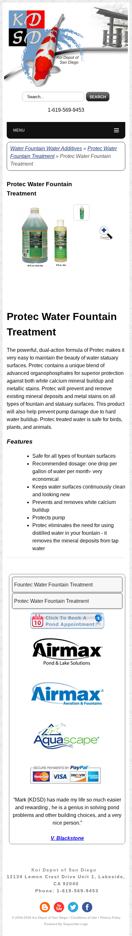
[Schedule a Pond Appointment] (67, 627)
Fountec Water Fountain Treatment (53, 584)
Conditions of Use (84, 917)
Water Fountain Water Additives (46, 148)
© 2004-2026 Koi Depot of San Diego (40, 917)
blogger (44, 907)
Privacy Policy (110, 917)
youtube (59, 907)
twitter (73, 907)
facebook (87, 907)
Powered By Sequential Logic (66, 924)
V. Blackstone (67, 838)
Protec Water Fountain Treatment (51, 601)
